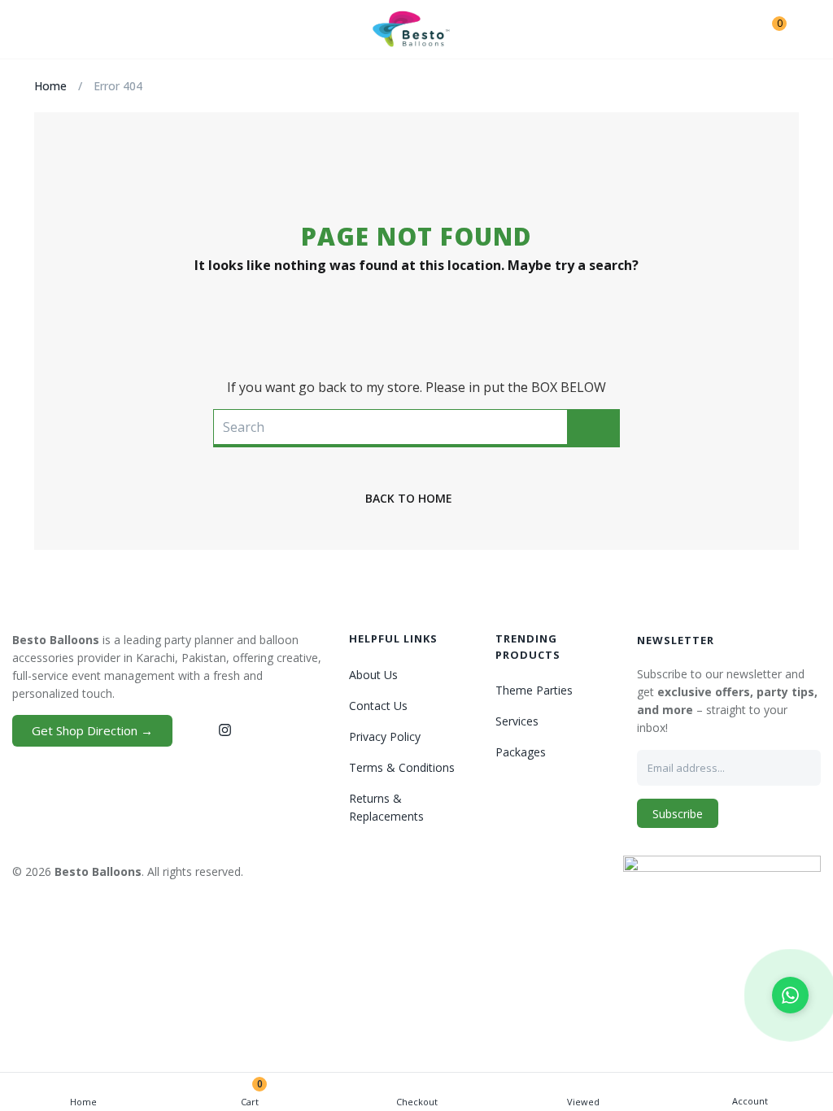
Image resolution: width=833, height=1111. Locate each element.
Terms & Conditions (402, 767)
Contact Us (378, 705)
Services (517, 721)
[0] (766, 29)
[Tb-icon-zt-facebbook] (194, 729)
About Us (373, 674)
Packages (520, 752)
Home (83, 1102)
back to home (408, 498)
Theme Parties (534, 690)
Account (750, 1101)
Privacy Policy (385, 736)
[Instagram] (224, 729)
